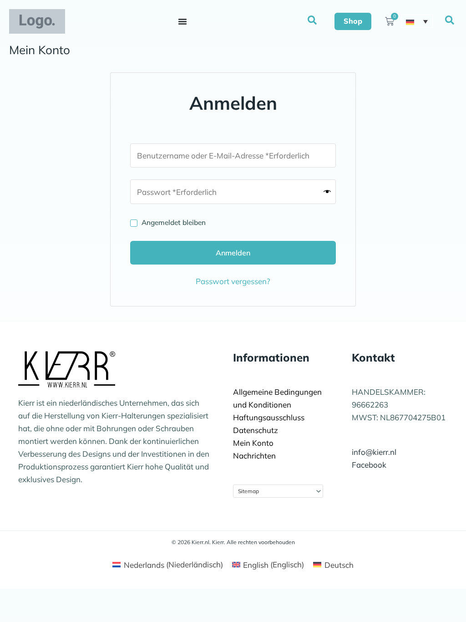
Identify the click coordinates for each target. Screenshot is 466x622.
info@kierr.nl (374, 452)
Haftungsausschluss (268, 417)
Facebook (369, 464)
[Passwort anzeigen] (327, 192)
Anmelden (233, 252)
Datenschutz (255, 430)
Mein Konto (253, 443)
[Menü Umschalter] (182, 21)
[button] (313, 21)
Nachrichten (254, 455)
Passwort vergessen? (233, 281)
